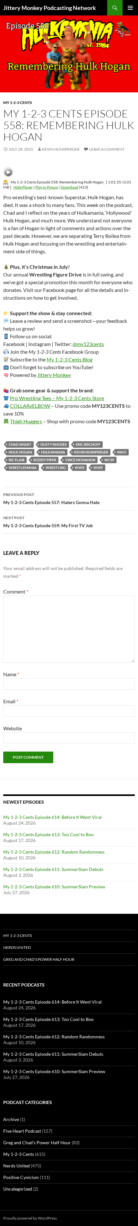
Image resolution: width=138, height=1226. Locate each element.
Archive (11, 1119)
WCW (109, 460)
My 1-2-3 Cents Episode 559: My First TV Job (48, 521)
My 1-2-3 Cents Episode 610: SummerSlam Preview (54, 886)
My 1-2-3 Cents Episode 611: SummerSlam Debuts (53, 869)
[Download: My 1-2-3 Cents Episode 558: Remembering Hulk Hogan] (5, 182)
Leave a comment (107, 149)
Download (69, 187)
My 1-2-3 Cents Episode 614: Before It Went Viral (52, 817)
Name (11, 674)
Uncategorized (17, 1189)
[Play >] (8, 172)
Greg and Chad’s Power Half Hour (38, 959)
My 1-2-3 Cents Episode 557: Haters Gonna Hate (51, 498)
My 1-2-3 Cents (17, 102)
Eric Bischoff (88, 444)
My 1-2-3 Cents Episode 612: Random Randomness (54, 852)
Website (12, 728)
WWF (98, 467)
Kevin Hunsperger (61, 149)
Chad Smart (20, 444)
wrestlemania (23, 467)
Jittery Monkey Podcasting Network (49, 7)
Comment (15, 591)
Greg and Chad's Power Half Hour (37, 1142)
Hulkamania (53, 452)
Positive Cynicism (21, 1177)
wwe (79, 467)
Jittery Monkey (54, 375)
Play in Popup (46, 187)
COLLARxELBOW (30, 406)
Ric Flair (16, 460)
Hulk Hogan (20, 452)
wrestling (56, 467)
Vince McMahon (80, 460)
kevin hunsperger (91, 452)
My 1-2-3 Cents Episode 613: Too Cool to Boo (48, 834)
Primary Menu (130, 7)
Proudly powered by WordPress (30, 1218)
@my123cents (88, 344)
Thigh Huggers (26, 421)
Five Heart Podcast (22, 1131)
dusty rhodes (53, 444)
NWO (121, 452)
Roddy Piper (44, 460)
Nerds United (17, 947)
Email (10, 701)
